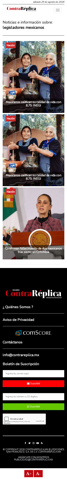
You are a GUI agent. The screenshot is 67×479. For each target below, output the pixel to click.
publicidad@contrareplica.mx (33, 459)
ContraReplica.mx (49, 451)
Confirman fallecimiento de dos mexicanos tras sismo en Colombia (33, 250)
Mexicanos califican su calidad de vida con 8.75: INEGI (33, 104)
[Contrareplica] (21, 9)
